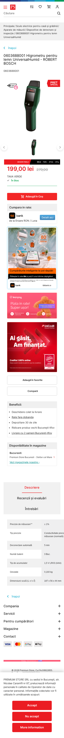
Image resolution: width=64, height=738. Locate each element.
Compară (33, 391)
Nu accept (32, 716)
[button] (4, 147)
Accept (32, 705)
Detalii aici (47, 217)
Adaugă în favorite (32, 380)
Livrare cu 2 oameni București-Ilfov (32, 432)
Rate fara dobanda (23, 417)
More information (32, 727)
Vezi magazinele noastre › (24, 462)
